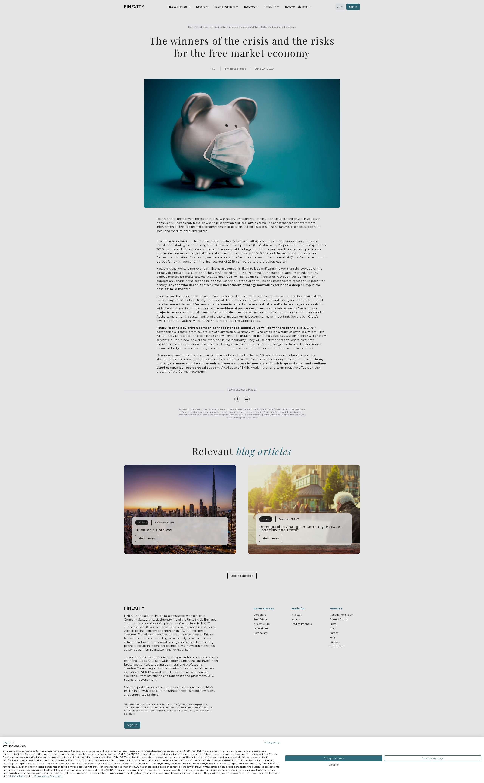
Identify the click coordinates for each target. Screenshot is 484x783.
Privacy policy (271, 742)
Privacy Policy (17, 776)
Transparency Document (48, 776)
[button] (9, 742)
